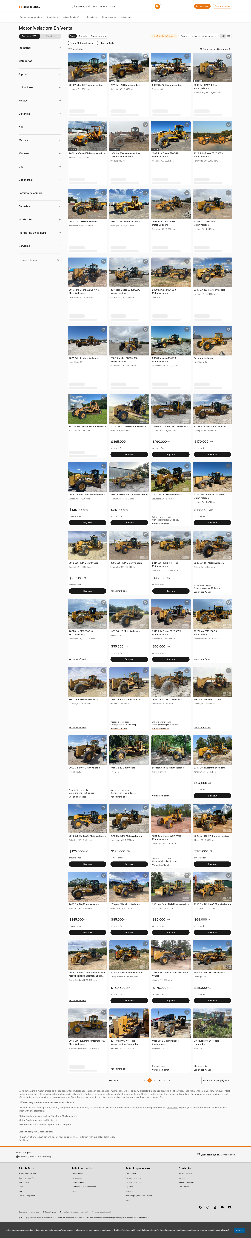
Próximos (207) (29, 36)
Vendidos (50, 36)
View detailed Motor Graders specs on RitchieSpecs (45, 1124)
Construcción (131, 1173)
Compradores (77, 1173)
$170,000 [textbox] (201, 441)
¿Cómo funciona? (71, 17)
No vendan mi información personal (74, 1212)
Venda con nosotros (186, 1182)
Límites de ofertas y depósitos (84, 1187)
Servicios (91, 17)
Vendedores (77, 1178)
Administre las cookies (165, 1230)
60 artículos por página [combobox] (215, 1080)
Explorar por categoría (30, 17)
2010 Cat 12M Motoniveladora (125, 904)
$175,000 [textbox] (201, 851)
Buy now (129, 454)
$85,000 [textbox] (117, 919)
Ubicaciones (126, 17)
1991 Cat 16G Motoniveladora (83, 699)
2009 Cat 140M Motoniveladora (126, 563)
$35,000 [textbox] (117, 510)
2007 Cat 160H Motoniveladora (209, 290)
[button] (164, 36)
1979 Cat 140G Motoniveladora (209, 972)
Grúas (128, 1200)
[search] (58, 260)
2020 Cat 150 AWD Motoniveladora (170, 426)
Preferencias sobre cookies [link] (102, 1212)
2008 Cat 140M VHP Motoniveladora (87, 494)
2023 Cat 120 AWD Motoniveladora (128, 426)
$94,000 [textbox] (200, 783)
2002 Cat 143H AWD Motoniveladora (170, 904)
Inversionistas (24, 1182)
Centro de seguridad (27, 1196)
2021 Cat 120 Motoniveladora (167, 494)
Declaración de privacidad (29, 1212)
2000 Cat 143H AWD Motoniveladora (212, 904)
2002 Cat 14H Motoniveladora (209, 563)
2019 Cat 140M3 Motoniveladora (210, 426)
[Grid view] (223, 36)
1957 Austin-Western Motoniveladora (87, 426)
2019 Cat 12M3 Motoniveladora (126, 836)
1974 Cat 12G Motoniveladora (125, 221)
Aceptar (239, 1230)
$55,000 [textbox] (117, 646)
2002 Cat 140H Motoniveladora (84, 767)
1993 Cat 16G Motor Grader (207, 699)
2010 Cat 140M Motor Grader (83, 563)
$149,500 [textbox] (118, 988)
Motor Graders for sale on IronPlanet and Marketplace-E (48, 1116)
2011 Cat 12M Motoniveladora (125, 85)
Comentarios (184, 1187)
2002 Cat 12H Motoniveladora (167, 85)
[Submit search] (157, 6)
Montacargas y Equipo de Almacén (139, 1196)
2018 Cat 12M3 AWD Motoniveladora (87, 836)
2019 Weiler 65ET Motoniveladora (86, 85)
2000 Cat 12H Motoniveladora (84, 221)
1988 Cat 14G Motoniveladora (167, 699)
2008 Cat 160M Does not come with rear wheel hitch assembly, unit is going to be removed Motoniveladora (87, 975)
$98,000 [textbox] (159, 578)
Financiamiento (109, 17)
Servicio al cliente (185, 1173)
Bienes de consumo (133, 1178)
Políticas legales (49, 1212)
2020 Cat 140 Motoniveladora (84, 904)
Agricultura (130, 1187)
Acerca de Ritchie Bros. (28, 1173)
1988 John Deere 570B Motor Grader (129, 494)
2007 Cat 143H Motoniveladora (209, 767)
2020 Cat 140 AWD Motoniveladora (211, 836)
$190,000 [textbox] (160, 441)
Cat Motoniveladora (203, 358)
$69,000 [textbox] (200, 919)
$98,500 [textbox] (75, 578)
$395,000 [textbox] (118, 441)
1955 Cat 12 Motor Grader (123, 767)
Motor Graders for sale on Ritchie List (38, 1120)
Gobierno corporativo (27, 1178)
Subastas (51, 17)
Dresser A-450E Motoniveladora (168, 767)
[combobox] (198, 36)
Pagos (74, 1191)
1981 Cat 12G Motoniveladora (125, 631)
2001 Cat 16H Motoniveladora (84, 358)
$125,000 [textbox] (76, 851)
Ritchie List (172, 1107)
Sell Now (23, 1140)
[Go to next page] (169, 1080)
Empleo (22, 1187)
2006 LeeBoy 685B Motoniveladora (87, 153)
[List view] (229, 36)
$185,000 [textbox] (201, 510)
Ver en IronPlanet (160, 523)
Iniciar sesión (202, 6)
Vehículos (129, 1191)
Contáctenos (228, 1154)
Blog (20, 1191)
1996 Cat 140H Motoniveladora (125, 699)
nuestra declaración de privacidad (194, 1230)
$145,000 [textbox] (76, 510)
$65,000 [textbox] (159, 646)
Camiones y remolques (134, 1182)
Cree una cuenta (222, 6)
